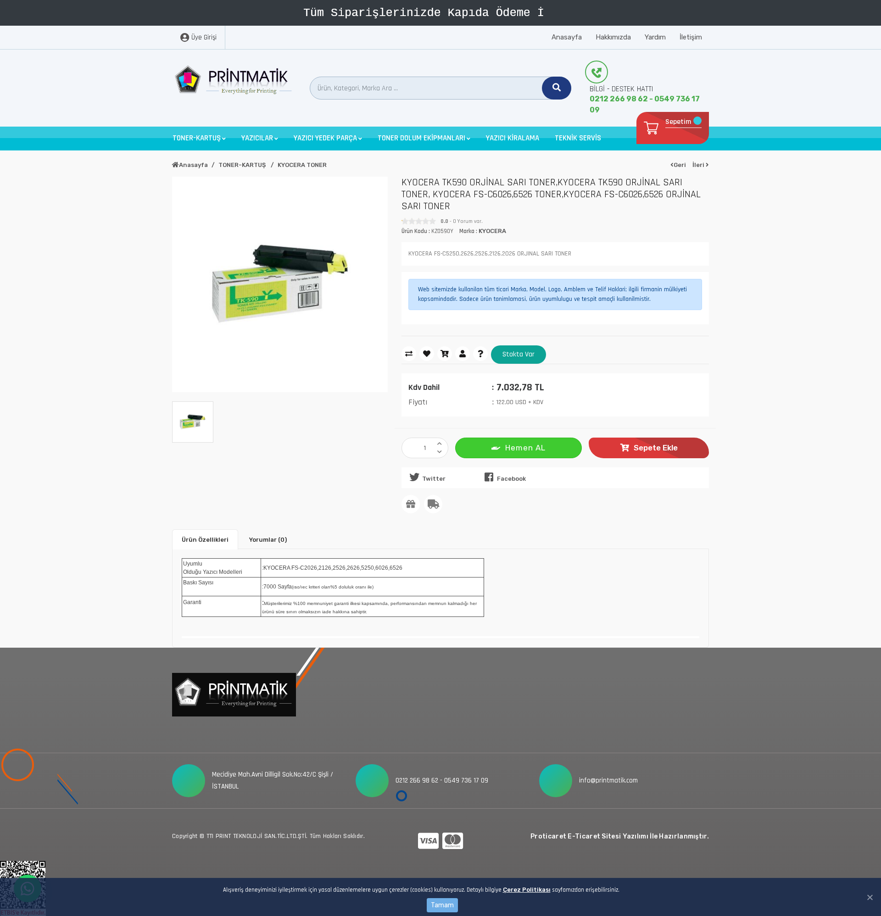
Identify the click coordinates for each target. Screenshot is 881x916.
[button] (199, 138)
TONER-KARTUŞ (242, 164)
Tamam (442, 905)
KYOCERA (492, 231)
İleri (699, 164)
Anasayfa (567, 37)
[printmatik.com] (234, 82)
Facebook (511, 478)
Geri (680, 164)
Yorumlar (268, 539)
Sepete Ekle (656, 447)
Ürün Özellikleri (205, 539)
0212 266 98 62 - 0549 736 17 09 (645, 104)
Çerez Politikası (527, 889)
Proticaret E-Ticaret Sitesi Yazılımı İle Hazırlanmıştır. (619, 836)
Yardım (655, 37)
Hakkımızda (613, 37)
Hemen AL (525, 447)
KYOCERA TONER (302, 164)
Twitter (434, 478)
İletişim (691, 37)
